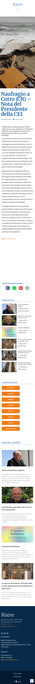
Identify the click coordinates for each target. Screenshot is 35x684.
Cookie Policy (17, 676)
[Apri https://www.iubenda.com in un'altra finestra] (18, 681)
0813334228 (6, 624)
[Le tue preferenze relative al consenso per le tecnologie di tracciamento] (32, 681)
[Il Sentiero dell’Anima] (9, 328)
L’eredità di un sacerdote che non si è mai (24, 317)
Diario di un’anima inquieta (13, 470)
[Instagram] (5, 633)
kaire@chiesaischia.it (11, 626)
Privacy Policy (17, 673)
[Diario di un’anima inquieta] (9, 305)
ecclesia (11, 394)
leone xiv (10, 405)
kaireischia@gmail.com (11, 659)
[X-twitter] (7, 633)
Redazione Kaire (22, 322)
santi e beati (10, 429)
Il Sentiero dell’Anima (24, 328)
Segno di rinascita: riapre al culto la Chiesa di (25, 351)
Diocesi (10, 417)
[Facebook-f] (2, 633)
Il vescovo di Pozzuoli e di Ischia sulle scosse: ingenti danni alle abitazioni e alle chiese (17, 586)
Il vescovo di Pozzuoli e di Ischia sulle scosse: (25, 340)
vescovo (11, 411)
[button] (8, 288)
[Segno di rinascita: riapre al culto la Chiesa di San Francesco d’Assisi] (9, 351)
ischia (11, 423)
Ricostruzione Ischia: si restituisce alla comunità (25, 363)
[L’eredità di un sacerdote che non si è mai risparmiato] (9, 316)
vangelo (11, 399)
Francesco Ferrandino (23, 311)
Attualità (11, 388)
